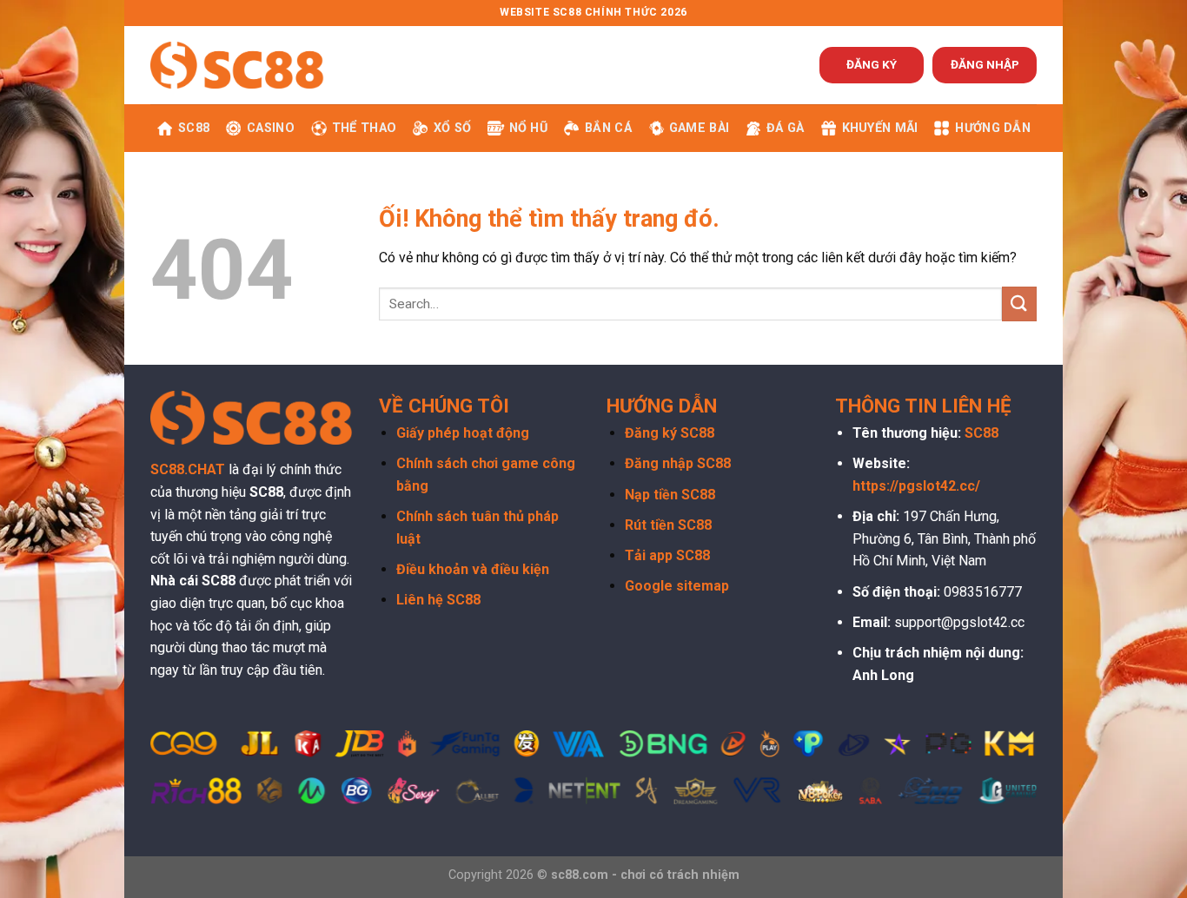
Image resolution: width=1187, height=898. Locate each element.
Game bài (699, 128)
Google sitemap (677, 586)
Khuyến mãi (880, 128)
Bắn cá (608, 128)
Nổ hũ (528, 128)
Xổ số (452, 128)
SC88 (193, 128)
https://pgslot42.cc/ (916, 486)
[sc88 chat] (237, 65)
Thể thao (364, 128)
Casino (271, 128)
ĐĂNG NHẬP (985, 64)
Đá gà (785, 128)
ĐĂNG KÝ (871, 64)
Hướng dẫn (993, 128)
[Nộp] (1019, 303)
